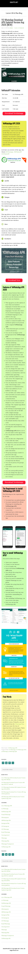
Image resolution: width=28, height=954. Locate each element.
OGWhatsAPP (5, 154)
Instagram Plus (5, 823)
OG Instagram (5, 826)
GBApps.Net (14, 2)
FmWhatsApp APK (6, 811)
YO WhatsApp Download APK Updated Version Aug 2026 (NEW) (12, 22)
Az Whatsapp (4, 808)
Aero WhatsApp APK (6, 805)
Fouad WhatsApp (5, 814)
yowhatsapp (4, 751)
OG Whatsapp (5, 829)
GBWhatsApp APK (6, 820)
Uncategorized (5, 835)
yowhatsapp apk (12, 751)
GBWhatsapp (9, 152)
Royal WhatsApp (5, 832)
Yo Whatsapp (12, 749)
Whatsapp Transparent (7, 844)
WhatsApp (6, 128)
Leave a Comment (19, 28)
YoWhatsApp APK (12, 748)
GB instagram (5, 817)
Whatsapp (4, 838)
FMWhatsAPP (18, 152)
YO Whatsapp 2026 (21, 749)
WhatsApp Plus (19, 724)
